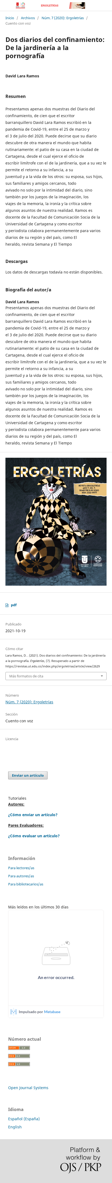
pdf (14, 604)
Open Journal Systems (28, 1087)
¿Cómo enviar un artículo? (33, 814)
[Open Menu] (5, 5)
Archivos (28, 17)
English (15, 1126)
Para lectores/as (21, 867)
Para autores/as (21, 876)
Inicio (9, 17)
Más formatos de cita (26, 676)
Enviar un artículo (28, 775)
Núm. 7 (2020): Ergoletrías (63, 17)
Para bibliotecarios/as (25, 884)
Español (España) (24, 1118)
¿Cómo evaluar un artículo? (34, 835)
